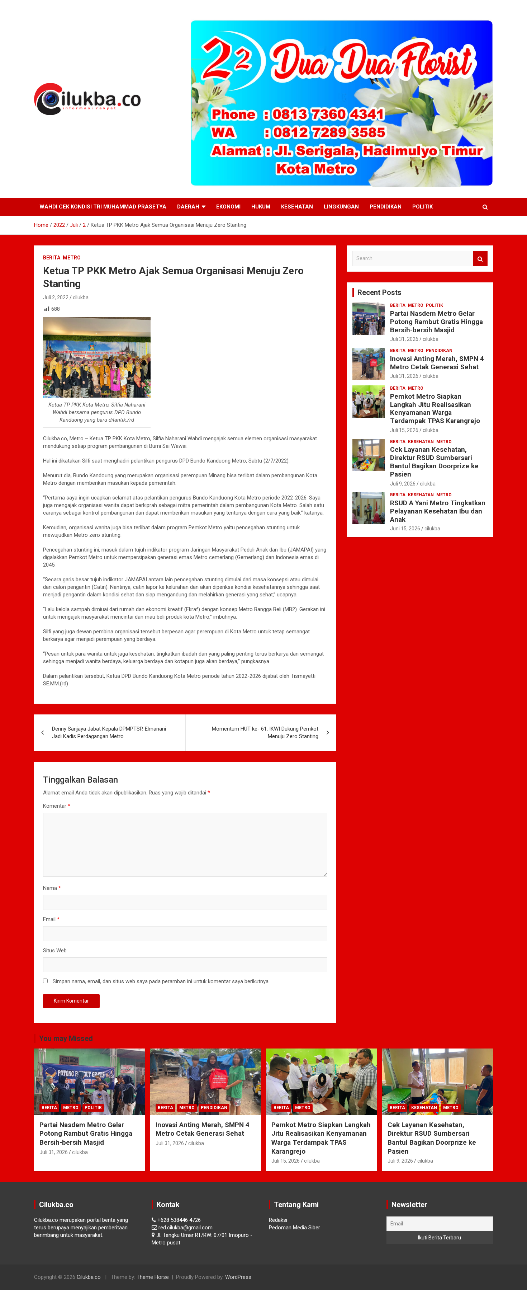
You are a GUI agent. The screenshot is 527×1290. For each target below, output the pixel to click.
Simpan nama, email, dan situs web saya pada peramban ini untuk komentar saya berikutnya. (161, 981)
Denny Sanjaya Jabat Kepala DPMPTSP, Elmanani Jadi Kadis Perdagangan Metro (109, 733)
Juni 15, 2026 (405, 528)
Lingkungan (341, 206)
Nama (52, 888)
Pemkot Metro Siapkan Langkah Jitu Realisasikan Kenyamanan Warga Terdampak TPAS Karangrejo (435, 408)
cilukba (81, 297)
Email (51, 919)
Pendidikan (386, 206)
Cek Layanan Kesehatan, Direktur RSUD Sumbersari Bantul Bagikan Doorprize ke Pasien (434, 461)
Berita (51, 258)
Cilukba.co (89, 1277)
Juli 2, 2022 (55, 297)
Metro (72, 258)
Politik (422, 206)
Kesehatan (297, 206)
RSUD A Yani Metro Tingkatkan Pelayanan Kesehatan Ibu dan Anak (437, 511)
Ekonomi (228, 206)
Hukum (260, 206)
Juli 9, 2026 (403, 484)
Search (480, 258)
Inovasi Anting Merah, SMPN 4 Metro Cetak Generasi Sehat (437, 363)
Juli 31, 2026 (404, 339)
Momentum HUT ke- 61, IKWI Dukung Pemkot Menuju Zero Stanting (265, 733)
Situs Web (55, 950)
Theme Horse (153, 1277)
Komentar (56, 806)
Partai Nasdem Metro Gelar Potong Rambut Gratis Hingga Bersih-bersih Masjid (436, 321)
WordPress (238, 1277)
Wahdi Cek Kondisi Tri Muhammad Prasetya (102, 206)
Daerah (188, 206)
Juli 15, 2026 (404, 430)
